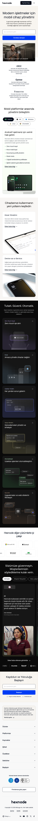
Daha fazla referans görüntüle (18, 660)
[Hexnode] (7, 3)
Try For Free (26, 3)
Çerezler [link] (25, 811)
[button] (34, 2)
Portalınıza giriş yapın (19, 789)
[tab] (8, 119)
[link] (20, 816)
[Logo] (19, 801)
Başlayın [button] (19, 692)
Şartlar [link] (12, 811)
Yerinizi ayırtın (8, 717)
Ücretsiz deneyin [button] (19, 38)
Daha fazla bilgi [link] (10, 166)
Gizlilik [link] (18, 811)
